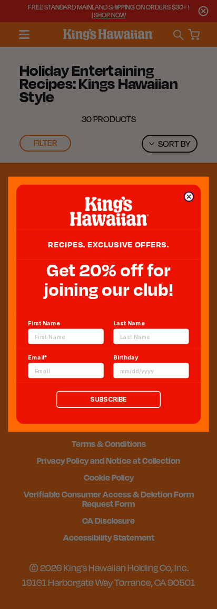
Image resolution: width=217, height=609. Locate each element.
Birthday (125, 357)
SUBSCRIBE (108, 400)
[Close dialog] (189, 197)
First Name (44, 323)
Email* (37, 357)
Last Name (129, 323)
